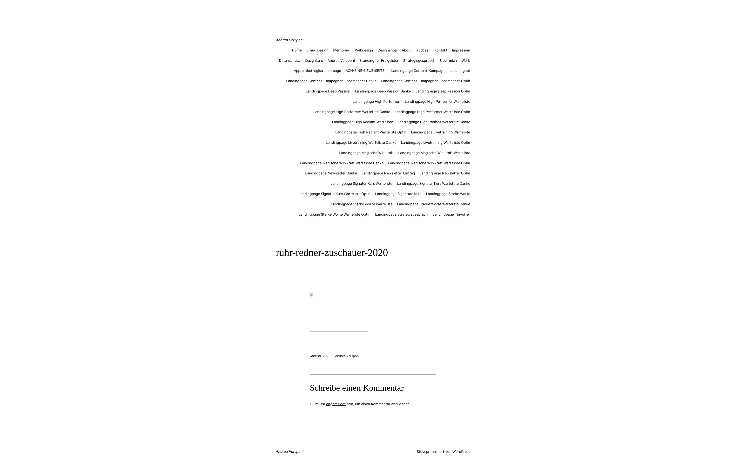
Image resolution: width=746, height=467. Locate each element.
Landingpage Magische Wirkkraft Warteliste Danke (341, 163)
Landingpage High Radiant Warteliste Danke (434, 122)
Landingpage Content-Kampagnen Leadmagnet (430, 71)
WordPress (461, 452)
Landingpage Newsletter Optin (445, 173)
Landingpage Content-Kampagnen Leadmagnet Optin (425, 81)
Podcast (423, 50)
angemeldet (336, 404)
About (407, 50)
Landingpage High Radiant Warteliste (362, 122)
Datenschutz (289, 60)
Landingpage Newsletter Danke (331, 173)
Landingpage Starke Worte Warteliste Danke (433, 204)
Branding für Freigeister (378, 60)
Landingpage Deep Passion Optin (443, 91)
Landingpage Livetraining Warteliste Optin (435, 142)
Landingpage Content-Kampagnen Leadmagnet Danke (331, 81)
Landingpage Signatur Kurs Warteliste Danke (433, 183)
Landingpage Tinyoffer (451, 214)
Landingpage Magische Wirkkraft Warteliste (434, 153)
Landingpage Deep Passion (328, 91)
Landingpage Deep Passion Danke (383, 91)
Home (297, 50)
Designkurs (314, 60)
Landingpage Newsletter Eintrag (388, 173)
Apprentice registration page (317, 71)
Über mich (448, 60)
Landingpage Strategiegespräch (401, 214)
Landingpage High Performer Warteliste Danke (351, 112)
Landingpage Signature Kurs (398, 194)
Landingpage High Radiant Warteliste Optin (370, 132)
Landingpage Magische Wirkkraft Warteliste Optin (429, 163)
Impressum (461, 50)
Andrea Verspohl (289, 40)
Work (466, 60)
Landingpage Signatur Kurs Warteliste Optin (334, 194)
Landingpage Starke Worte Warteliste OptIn (334, 214)
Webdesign (364, 50)
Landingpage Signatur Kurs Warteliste (361, 183)
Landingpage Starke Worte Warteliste (361, 204)
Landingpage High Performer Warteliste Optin (432, 112)
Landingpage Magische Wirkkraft (366, 153)
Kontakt (440, 50)
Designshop (387, 50)
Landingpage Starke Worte (448, 194)
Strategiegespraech (419, 60)
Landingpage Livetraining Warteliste (440, 132)
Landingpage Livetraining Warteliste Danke (361, 142)
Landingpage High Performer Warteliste (437, 101)
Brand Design (317, 50)
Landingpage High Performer (376, 101)
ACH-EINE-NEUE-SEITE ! (366, 71)
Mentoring (341, 50)
